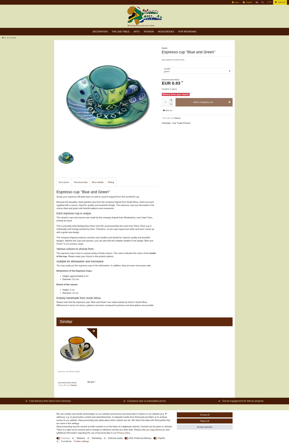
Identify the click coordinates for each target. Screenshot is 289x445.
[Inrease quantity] (171, 100)
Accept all (204, 415)
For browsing (187, 31)
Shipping (177, 118)
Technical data (80, 182)
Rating (111, 182)
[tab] (64, 182)
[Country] (256, 2)
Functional (66, 441)
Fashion (149, 31)
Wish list (168, 110)
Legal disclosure (157, 429)
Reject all (204, 421)
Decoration (100, 31)
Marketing (96, 438)
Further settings (81, 441)
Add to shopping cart (203, 102)
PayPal (161, 438)
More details (98, 182)
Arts (137, 31)
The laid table (120, 31)
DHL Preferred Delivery (140, 438)
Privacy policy (123, 433)
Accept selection (205, 427)
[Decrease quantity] (171, 104)
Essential (65, 438)
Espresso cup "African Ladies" (69, 371)
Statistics (81, 438)
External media (115, 438)
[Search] (263, 2)
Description (64, 182)
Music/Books (166, 31)
